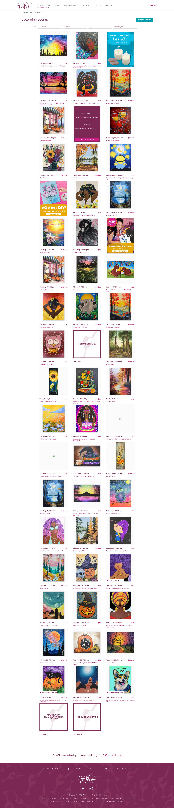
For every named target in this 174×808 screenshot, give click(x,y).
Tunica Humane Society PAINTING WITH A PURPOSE (53, 700)
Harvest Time (110, 476)
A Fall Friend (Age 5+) (79, 625)
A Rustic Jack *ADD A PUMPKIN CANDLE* (86, 588)
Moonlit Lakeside (111, 215)
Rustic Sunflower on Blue (48, 401)
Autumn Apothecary (46, 140)
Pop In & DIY (85, 5)
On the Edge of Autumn (80, 551)
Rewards (152, 5)
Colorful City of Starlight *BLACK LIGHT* (118, 439)
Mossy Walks (110, 364)
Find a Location (53, 769)
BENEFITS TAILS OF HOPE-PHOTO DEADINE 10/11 (120, 700)
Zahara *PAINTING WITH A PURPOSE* (118, 588)
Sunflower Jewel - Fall (47, 327)
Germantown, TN (43, 7)
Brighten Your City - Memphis (49, 625)
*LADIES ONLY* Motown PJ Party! (83, 700)
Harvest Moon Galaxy (46, 663)
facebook (83, 788)
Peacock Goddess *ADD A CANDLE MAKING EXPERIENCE (87, 66)
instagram (91, 788)
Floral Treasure (44, 178)
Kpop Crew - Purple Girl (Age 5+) (116, 551)
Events (56, 5)
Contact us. (113, 755)
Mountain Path (44, 588)
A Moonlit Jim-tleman (80, 327)
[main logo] (24, 2)
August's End (77, 290)
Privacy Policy (76, 795)
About (104, 769)
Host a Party (69, 5)
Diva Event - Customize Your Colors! (51, 551)
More (96, 5)
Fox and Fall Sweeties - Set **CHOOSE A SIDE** (119, 290)
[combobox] (50, 27)
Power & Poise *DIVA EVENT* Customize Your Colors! (119, 626)
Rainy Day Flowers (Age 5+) (48, 439)
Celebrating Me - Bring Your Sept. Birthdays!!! (84, 439)
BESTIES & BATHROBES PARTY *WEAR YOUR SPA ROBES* (52, 104)
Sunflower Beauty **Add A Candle (84, 215)
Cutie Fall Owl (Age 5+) (47, 364)
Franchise (109, 5)
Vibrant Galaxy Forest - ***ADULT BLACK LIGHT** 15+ (85, 514)
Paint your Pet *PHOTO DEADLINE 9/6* (52, 476)
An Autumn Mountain (113, 103)
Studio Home (43, 5)
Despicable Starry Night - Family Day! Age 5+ (120, 178)
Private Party (82, 769)
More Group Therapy (113, 140)
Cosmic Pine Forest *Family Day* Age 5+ (52, 66)
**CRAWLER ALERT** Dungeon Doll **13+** (86, 103)
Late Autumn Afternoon (80, 178)
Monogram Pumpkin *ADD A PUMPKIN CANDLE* (85, 663)
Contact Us (99, 795)
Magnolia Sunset (45, 252)
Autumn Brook (111, 401)
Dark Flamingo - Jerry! (80, 252)
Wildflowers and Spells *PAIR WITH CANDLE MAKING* (87, 402)
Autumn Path (110, 663)
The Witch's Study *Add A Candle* (84, 476)
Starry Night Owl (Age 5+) (114, 513)
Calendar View (144, 20)
